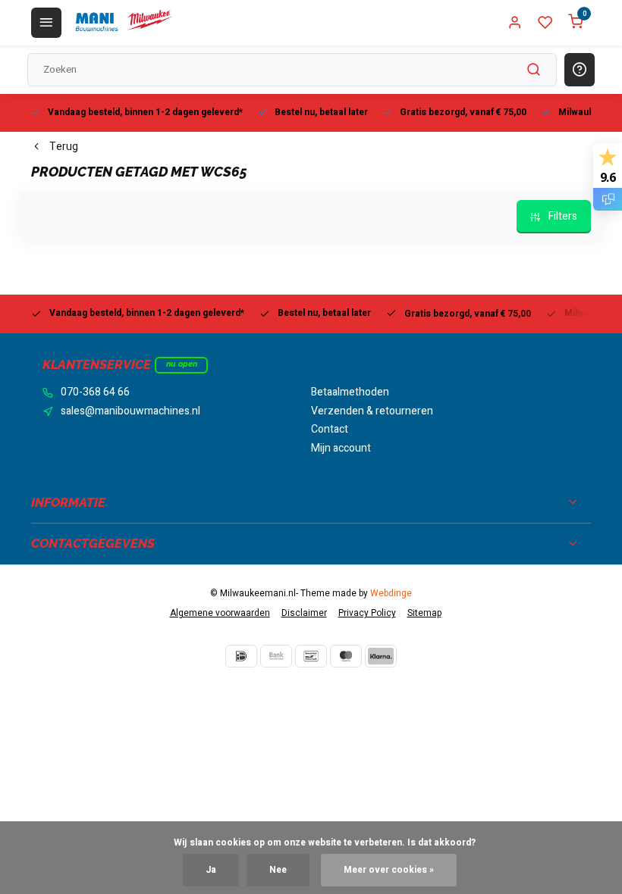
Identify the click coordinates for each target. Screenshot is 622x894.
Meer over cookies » (389, 870)
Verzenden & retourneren (372, 411)
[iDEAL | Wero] (241, 656)
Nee (278, 870)
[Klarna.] (381, 656)
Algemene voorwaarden (220, 613)
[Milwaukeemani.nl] (123, 22)
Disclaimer (304, 613)
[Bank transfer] (276, 656)
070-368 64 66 (95, 392)
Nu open (181, 364)
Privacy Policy (367, 613)
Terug (63, 147)
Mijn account (341, 448)
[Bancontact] (311, 656)
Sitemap (424, 613)
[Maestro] (346, 656)
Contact (329, 429)
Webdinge (391, 593)
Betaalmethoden (350, 392)
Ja (211, 870)
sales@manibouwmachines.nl (130, 411)
